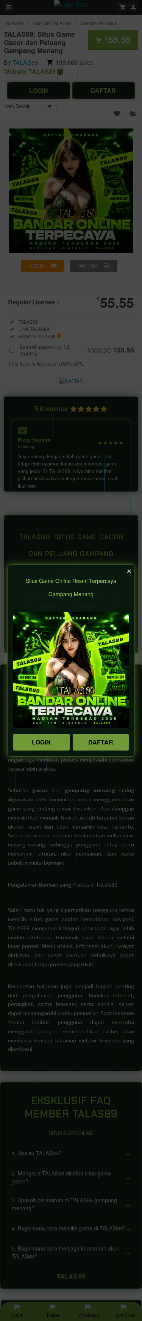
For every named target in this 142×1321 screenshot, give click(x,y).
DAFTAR (100, 742)
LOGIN (41, 742)
